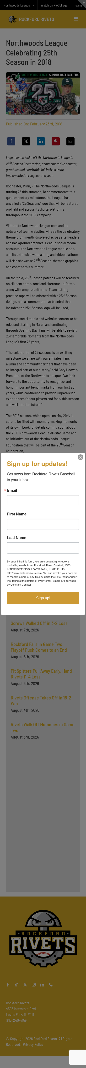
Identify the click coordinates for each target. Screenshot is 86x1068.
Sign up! (43, 598)
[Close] (80, 457)
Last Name (16, 538)
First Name (17, 514)
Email (12, 490)
